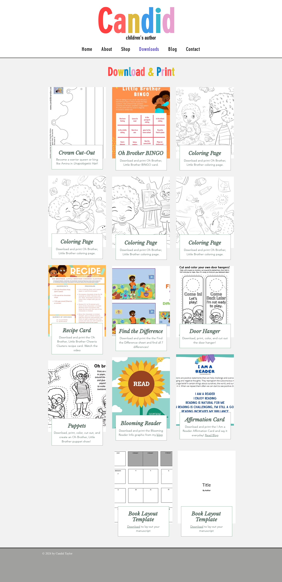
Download (133, 526)
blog (160, 435)
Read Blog (211, 435)
